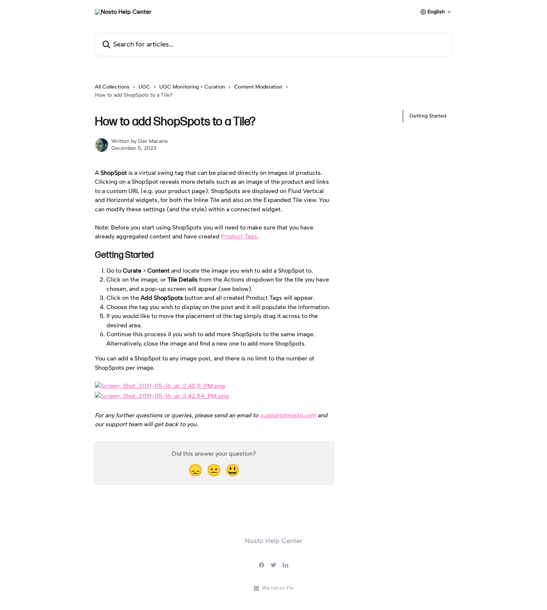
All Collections (112, 87)
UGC (144, 87)
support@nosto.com (288, 415)
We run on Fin (277, 588)
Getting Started (427, 116)
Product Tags (239, 236)
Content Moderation (258, 87)
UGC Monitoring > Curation (192, 87)
